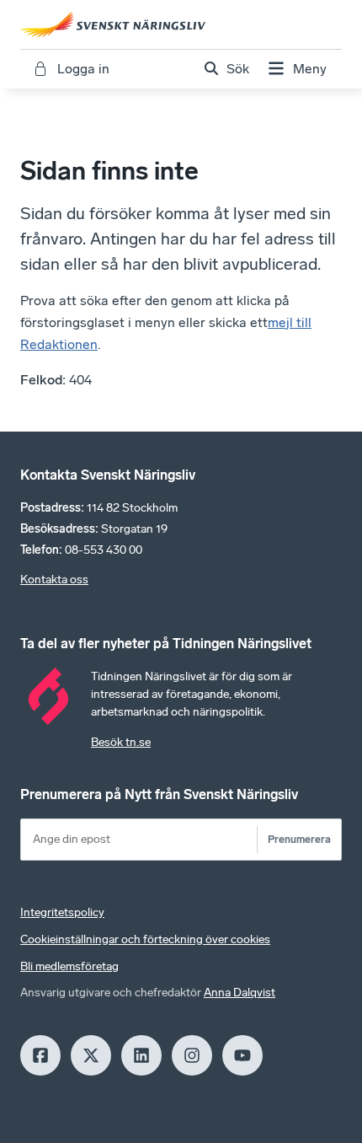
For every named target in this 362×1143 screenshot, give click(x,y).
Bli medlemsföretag (69, 966)
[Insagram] (192, 1055)
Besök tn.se (121, 742)
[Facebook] (40, 1055)
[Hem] (181, 24)
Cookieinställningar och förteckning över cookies (145, 939)
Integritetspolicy (62, 912)
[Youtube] (242, 1055)
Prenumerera (299, 839)
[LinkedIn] (141, 1055)
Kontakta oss (54, 579)
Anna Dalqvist (239, 992)
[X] (91, 1055)
